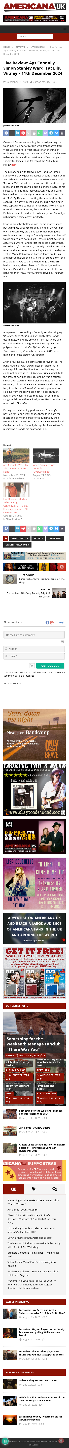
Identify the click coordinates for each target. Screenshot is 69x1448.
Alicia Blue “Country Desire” (17, 1064)
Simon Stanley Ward (17, 544)
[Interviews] (10, 1314)
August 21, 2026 (29, 1055)
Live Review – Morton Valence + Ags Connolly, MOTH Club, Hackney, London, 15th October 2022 (15, 505)
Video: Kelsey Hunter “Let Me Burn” (39, 1380)
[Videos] (10, 1384)
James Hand (55, 538)
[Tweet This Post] (11, 133)
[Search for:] (35, 36)
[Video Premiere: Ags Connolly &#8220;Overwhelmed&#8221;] (46, 455)
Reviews (20, 46)
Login (61, 622)
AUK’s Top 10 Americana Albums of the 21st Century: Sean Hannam (41, 1399)
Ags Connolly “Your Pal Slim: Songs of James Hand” (15, 468)
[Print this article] (34, 133)
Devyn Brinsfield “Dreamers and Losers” (46, 1085)
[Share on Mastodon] (45, 133)
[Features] (10, 1401)
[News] (10, 1420)
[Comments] (54, 1189)
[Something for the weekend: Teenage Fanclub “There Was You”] (10, 1114)
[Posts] (13, 1189)
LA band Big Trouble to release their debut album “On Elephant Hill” (18, 1084)
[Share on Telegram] (51, 133)
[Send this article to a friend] (28, 133)
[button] (64, 29)
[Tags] (34, 1189)
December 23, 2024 (17, 81)
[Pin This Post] (23, 133)
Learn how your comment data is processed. (34, 674)
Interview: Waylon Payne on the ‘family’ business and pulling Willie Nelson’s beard (42, 1332)
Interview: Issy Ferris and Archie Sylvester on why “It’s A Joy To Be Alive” (42, 1311)
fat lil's (38, 538)
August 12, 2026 (31, 1358)
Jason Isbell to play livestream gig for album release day (40, 1418)
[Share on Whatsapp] (40, 133)
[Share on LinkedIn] (17, 133)
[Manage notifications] (61, 1440)
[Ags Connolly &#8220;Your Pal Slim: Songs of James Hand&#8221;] (16, 455)
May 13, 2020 (29, 1424)
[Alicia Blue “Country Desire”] (10, 1131)
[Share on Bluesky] (56, 133)
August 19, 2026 (31, 1317)
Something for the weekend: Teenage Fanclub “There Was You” (33, 1044)
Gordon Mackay (41, 81)
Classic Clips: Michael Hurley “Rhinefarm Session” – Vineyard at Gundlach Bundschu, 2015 (49, 1059)
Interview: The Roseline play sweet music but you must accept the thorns (41, 1353)
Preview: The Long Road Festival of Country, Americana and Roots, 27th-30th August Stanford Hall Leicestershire (32, 1284)
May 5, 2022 (29, 1384)
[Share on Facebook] (6, 133)
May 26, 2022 (29, 1404)
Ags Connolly (20, 538)
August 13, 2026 (31, 1339)
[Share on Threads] (62, 133)
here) (14, 164)
